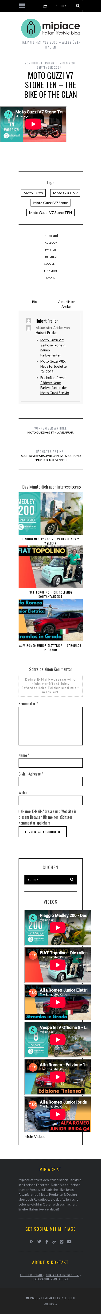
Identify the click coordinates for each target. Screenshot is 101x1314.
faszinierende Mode (33, 1194)
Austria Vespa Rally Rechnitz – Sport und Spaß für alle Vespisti (51, 455)
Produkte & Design (63, 1194)
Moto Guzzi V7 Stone (50, 202)
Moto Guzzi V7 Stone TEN (50, 212)
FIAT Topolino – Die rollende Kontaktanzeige (51, 594)
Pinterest (50, 256)
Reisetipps (41, 1199)
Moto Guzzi (33, 193)
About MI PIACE (31, 1275)
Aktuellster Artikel (66, 304)
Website (24, 792)
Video (64, 63)
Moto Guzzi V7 (65, 193)
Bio (34, 302)
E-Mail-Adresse (31, 774)
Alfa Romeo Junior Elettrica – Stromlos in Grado (50, 647)
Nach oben (49, 1304)
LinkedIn (50, 270)
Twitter (50, 249)
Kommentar (28, 703)
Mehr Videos (34, 1136)
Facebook (50, 242)
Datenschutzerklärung (51, 1279)
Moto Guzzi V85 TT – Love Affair (50, 430)
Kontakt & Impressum (62, 1275)
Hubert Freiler (46, 333)
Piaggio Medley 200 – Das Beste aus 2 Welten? (50, 541)
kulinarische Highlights (57, 1190)
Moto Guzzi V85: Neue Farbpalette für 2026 (53, 366)
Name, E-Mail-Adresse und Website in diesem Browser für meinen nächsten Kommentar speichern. (48, 817)
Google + (50, 263)
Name (24, 755)
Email (50, 277)
